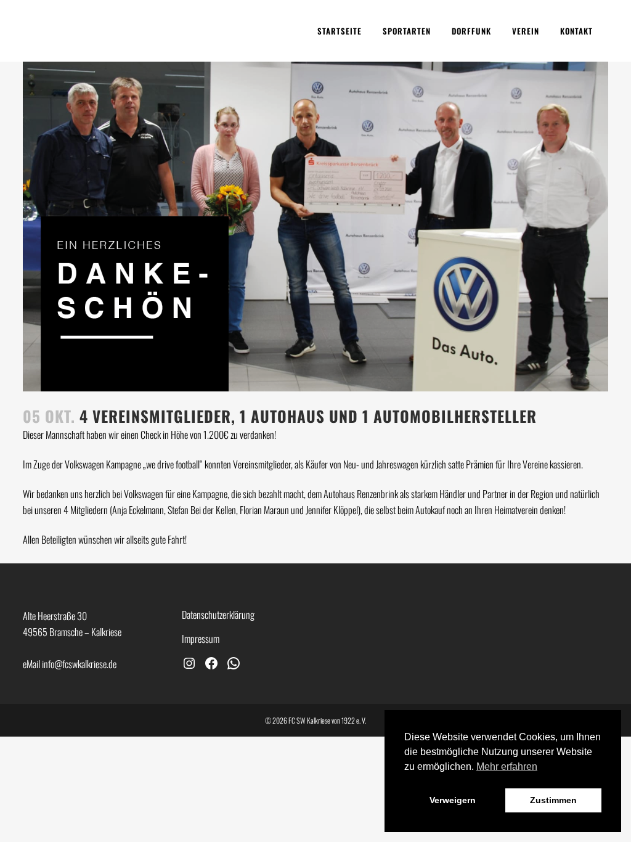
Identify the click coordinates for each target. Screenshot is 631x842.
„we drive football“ (173, 464)
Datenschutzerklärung (218, 614)
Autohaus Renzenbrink (361, 493)
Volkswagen (143, 493)
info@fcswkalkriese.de (79, 663)
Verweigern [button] (452, 800)
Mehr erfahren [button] (506, 766)
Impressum (200, 638)
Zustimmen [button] (553, 800)
